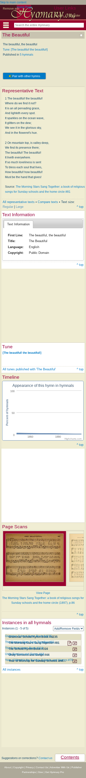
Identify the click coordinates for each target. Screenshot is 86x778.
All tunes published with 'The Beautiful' (29, 369)
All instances (12, 669)
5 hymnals (26, 54)
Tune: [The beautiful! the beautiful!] (25, 49)
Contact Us (42, 767)
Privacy (30, 767)
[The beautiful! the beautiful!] (22, 352)
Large (19, 207)
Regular (8, 207)
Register (74, 15)
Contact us (45, 758)
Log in (59, 15)
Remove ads (11, 8)
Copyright (18, 767)
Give (40, 772)
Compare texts (48, 202)
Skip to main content (13, 2)
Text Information (18, 224)
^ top (80, 207)
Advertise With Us (59, 767)
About (7, 767)
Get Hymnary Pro (54, 772)
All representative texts (19, 202)
